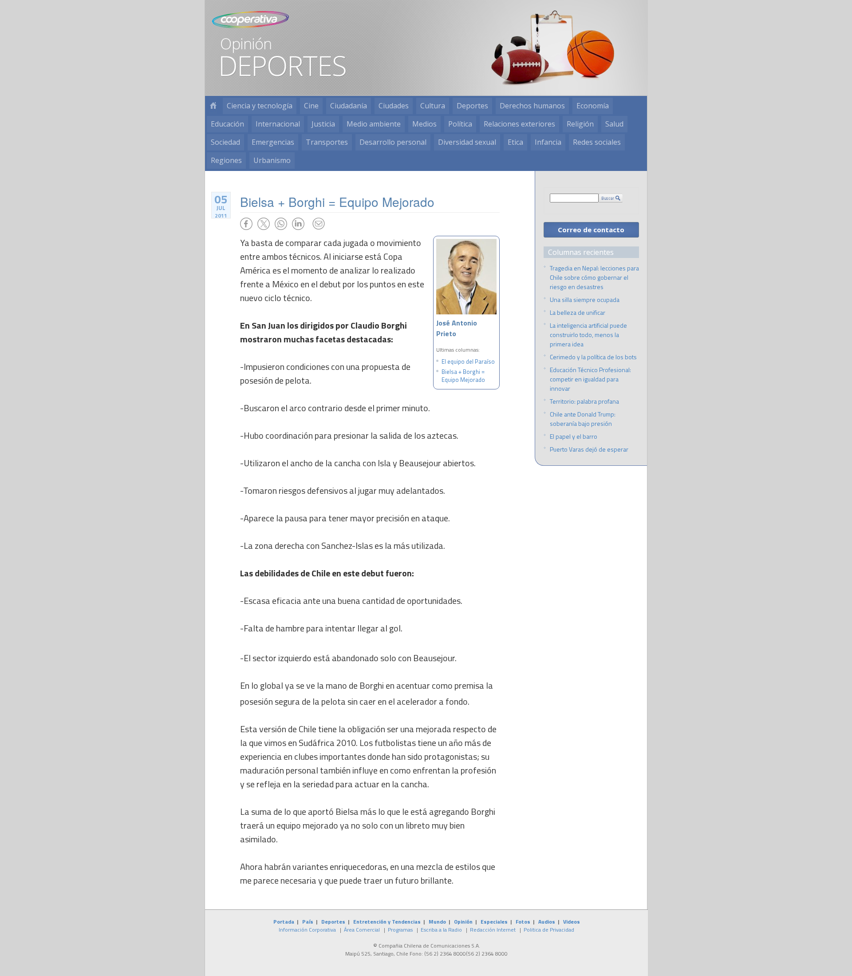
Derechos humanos (532, 106)
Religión (580, 124)
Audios (546, 921)
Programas (400, 929)
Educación (227, 124)
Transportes (327, 142)
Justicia (323, 124)
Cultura (432, 106)
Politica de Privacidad (549, 929)
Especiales (494, 921)
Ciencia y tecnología (259, 106)
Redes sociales (597, 142)
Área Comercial (362, 929)
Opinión (463, 921)
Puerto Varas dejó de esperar (589, 449)
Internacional (278, 124)
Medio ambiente (374, 124)
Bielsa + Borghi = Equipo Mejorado (463, 375)
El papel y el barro (573, 436)
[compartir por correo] (318, 224)
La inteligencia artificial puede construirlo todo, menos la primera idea (588, 335)
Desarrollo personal (392, 142)
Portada (283, 921)
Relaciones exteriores (519, 124)
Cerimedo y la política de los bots (593, 356)
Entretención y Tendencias (387, 921)
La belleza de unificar (577, 312)
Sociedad (225, 142)
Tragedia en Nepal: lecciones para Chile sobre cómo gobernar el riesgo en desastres (594, 277)
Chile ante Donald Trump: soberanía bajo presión (582, 418)
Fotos (523, 921)
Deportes (472, 106)
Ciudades (394, 106)
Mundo (437, 921)
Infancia (548, 142)
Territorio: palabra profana (584, 401)
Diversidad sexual (467, 142)
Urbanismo (272, 160)
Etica (515, 142)
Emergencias (273, 142)
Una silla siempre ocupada (584, 299)
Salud (614, 124)
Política (460, 124)
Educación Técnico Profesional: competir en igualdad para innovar (590, 379)
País (307, 921)
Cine (311, 106)
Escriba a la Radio (441, 929)
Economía (592, 106)
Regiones (226, 160)
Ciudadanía (348, 106)
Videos (571, 921)
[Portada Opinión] (213, 106)
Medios (424, 124)
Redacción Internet (493, 929)
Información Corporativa (307, 929)
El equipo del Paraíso (468, 361)
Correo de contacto (591, 229)
